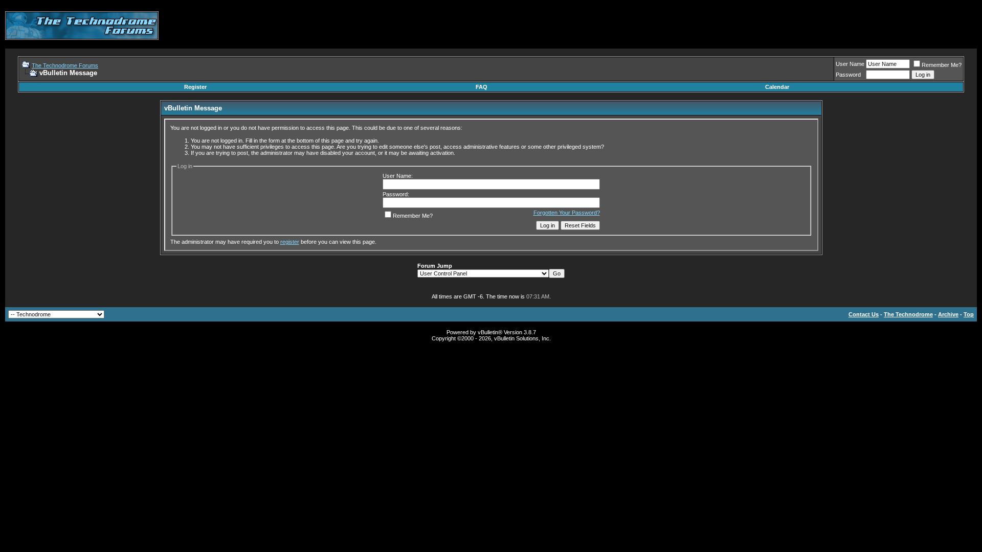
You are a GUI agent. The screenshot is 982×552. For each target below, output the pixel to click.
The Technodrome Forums (65, 65)
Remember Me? (942, 65)
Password (848, 75)
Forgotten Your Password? (566, 213)
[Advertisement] (791, 26)
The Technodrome (908, 314)
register (289, 242)
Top (969, 314)
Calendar (777, 87)
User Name (850, 64)
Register (195, 87)
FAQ (481, 87)
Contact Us (864, 314)
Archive (948, 314)
